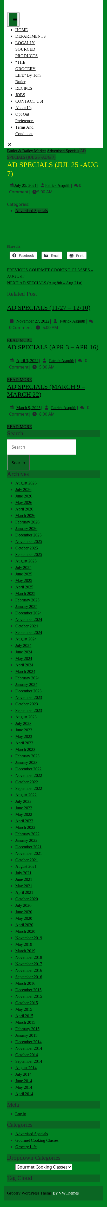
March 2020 (25, 931)
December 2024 (28, 613)
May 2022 (23, 814)
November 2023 (28, 697)
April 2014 (24, 1094)
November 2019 (28, 938)
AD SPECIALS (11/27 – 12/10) (48, 307)
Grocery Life (26, 1147)
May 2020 (23, 918)
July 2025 (23, 567)
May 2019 (23, 944)
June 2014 (23, 1081)
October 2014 (26, 1055)
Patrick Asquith (57, 185)
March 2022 (25, 827)
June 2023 (23, 730)
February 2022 (27, 834)
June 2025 (23, 574)
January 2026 (26, 528)
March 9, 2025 (28, 407)
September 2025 (28, 554)
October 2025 (26, 548)
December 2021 (28, 847)
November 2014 (28, 1048)
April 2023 (24, 743)
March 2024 (25, 671)
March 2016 (25, 983)
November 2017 (28, 964)
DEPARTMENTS (30, 36)
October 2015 (26, 1003)
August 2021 (26, 866)
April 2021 (24, 892)
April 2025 (24, 587)
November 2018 (28, 957)
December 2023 (28, 691)
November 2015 (28, 996)
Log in (20, 1114)
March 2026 (25, 515)
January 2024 (26, 684)
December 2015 (28, 990)
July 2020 (23, 905)
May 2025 (23, 580)
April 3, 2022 (27, 360)
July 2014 (23, 1074)
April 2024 (24, 665)
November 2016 (28, 970)
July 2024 (23, 645)
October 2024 (26, 626)
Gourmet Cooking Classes (36, 1140)
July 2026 (23, 489)
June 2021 (23, 879)
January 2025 (26, 606)
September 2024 (28, 632)
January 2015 (26, 1035)
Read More (19, 340)
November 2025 (28, 541)
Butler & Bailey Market (26, 151)
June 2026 (23, 496)
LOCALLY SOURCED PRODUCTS (26, 49)
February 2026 (27, 522)
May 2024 (23, 658)
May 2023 (23, 736)
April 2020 (24, 925)
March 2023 (25, 749)
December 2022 (28, 769)
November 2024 (28, 619)
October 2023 (26, 704)
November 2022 (28, 775)
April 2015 (24, 1016)
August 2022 (26, 795)
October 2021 (26, 860)
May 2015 (23, 1009)
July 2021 (23, 873)
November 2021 (28, 853)
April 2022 (24, 821)
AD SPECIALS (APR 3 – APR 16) (52, 347)
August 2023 (26, 717)
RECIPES (23, 88)
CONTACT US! (29, 101)
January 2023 (26, 762)
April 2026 (24, 509)
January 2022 (26, 840)
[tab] (13, 19)
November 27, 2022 (32, 321)
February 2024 (27, 678)
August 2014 (26, 1068)
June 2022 (23, 808)
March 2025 (25, 593)
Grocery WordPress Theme (29, 1193)
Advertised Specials (63, 151)
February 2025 (27, 600)
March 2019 (25, 951)
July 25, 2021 (25, 185)
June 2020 (23, 912)
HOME (21, 30)
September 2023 (28, 710)
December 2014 (28, 1042)
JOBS (20, 95)
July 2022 (23, 801)
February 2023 (27, 756)
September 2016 (28, 977)
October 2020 (26, 899)
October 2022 (26, 782)
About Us (23, 108)
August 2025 (26, 561)
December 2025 (28, 535)
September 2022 (28, 788)
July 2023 (23, 723)
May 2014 (23, 1087)
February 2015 (27, 1029)
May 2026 (23, 502)
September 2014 (28, 1061)
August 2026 (26, 483)
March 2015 (25, 1022)
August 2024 (26, 639)
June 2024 (23, 652)
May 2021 (23, 886)
